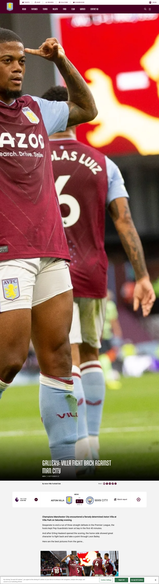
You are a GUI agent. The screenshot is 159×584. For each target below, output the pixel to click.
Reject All (121, 580)
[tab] (26, 2)
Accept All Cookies (137, 580)
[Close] (155, 580)
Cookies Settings (106, 580)
